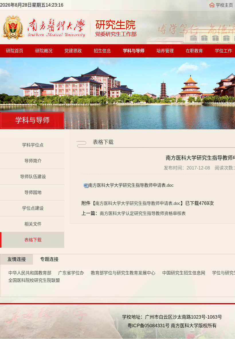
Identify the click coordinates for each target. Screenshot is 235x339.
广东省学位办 (71, 272)
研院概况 (43, 51)
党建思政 (73, 51)
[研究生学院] (68, 38)
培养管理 (165, 51)
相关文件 (33, 223)
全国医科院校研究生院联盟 (34, 280)
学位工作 (223, 51)
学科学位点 (33, 144)
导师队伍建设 (33, 176)
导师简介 (33, 160)
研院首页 (14, 51)
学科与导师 (133, 51)
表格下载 (33, 239)
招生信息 (102, 51)
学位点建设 (33, 208)
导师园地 (33, 192)
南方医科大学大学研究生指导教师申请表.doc (131, 185)
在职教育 (194, 51)
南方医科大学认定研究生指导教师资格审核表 (143, 213)
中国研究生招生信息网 (183, 272)
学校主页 (224, 5)
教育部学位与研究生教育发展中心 (123, 272)
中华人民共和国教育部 (29, 272)
